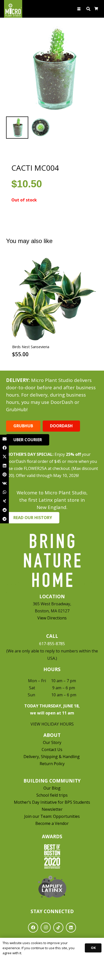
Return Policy (52, 763)
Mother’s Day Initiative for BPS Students (52, 802)
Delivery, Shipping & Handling (52, 756)
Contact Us (52, 749)
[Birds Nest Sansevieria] (52, 298)
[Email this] (4, 439)
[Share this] (4, 447)
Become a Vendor (52, 823)
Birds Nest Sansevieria (30, 346)
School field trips (52, 795)
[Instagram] (46, 927)
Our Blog (52, 788)
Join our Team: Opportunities (52, 816)
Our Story (52, 742)
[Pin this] (4, 474)
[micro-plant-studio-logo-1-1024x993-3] (13, 9)
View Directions (52, 618)
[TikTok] (58, 927)
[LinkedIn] (71, 927)
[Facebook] (33, 927)
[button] (79, 9)
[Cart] (96, 9)
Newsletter (52, 809)
